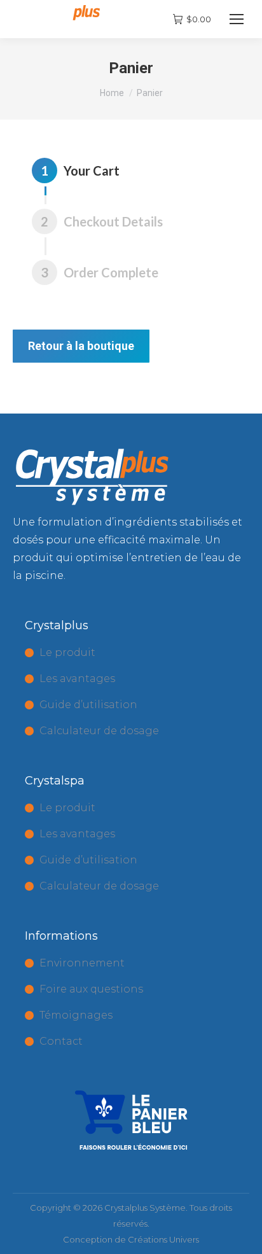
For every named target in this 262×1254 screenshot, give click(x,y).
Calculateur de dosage (99, 731)
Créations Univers (163, 1239)
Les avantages (77, 678)
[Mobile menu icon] (236, 19)
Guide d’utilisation (88, 705)
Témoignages (76, 1015)
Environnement (82, 963)
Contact (61, 1041)
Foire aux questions (91, 989)
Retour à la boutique (81, 345)
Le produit (67, 652)
